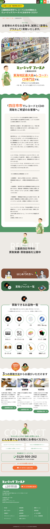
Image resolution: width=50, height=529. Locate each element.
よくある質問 (37, 513)
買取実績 (36, 510)
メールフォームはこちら (26, 468)
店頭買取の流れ (9, 408)
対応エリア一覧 (9, 18)
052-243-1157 (5, 495)
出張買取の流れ (25, 409)
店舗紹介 (6, 513)
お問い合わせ (22, 518)
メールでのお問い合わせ (30, 486)
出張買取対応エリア (24, 516)
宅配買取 (21, 508)
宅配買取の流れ (41, 411)
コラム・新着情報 (38, 516)
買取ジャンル (37, 508)
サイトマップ (7, 518)
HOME (5, 508)
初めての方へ (7, 510)
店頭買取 (21, 513)
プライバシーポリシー (9, 516)
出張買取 (21, 510)
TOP (3, 18)
